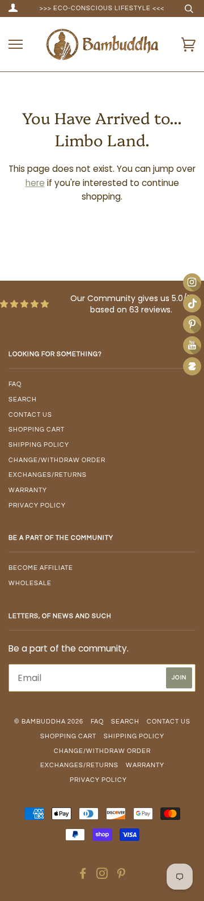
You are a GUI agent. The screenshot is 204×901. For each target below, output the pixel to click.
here (35, 183)
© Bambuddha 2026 (48, 721)
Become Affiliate (40, 568)
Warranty (27, 490)
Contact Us (30, 415)
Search (22, 399)
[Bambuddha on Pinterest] (122, 876)
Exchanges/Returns (47, 475)
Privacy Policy (37, 505)
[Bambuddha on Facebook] (83, 876)
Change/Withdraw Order (56, 460)
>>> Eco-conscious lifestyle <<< (102, 8)
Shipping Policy (38, 445)
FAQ (15, 384)
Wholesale (30, 583)
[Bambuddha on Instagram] (102, 876)
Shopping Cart (36, 429)
